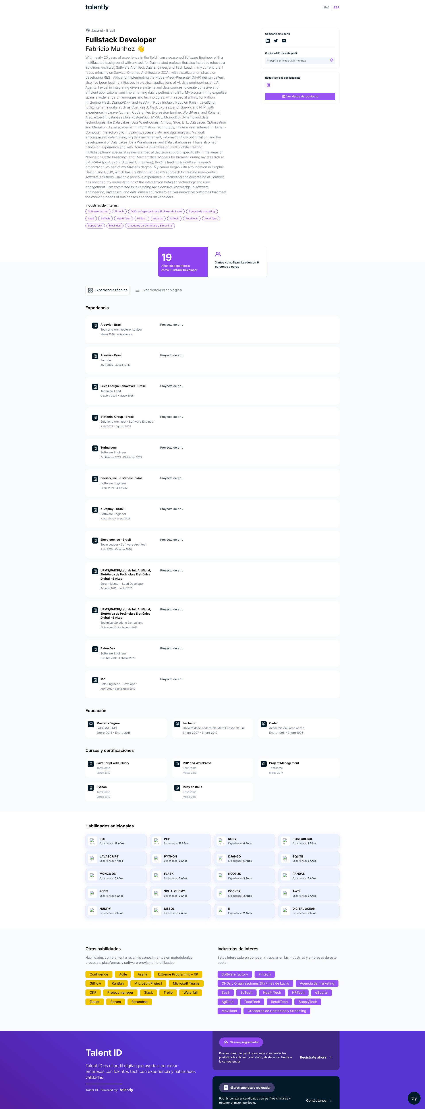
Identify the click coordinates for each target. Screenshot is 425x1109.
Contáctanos (316, 1100)
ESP (337, 7)
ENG (326, 7)
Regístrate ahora (313, 1057)
